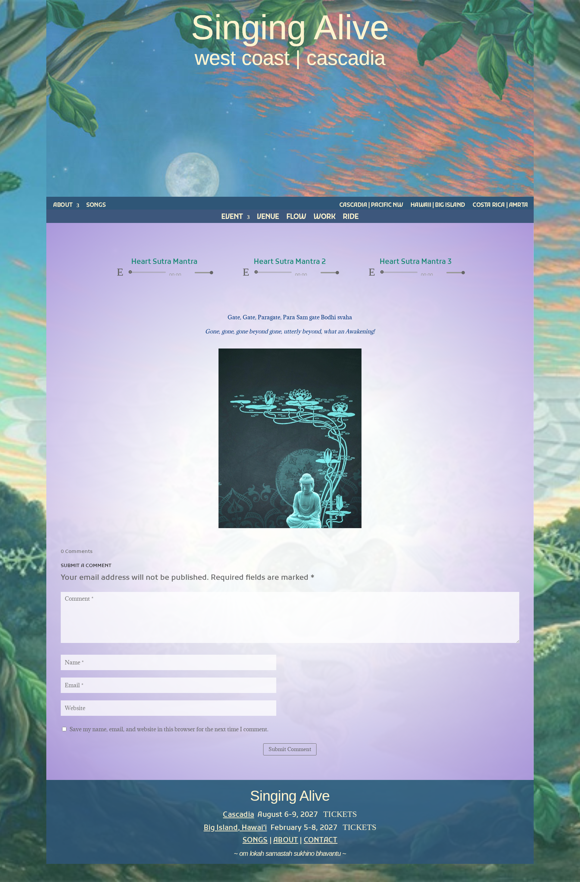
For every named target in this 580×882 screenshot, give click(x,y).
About (62, 205)
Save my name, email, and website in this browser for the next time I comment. (169, 729)
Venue (268, 218)
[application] (164, 272)
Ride (350, 218)
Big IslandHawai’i (235, 828)
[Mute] (189, 273)
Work (324, 218)
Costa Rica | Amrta (500, 205)
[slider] (202, 272)
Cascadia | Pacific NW (371, 205)
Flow (296, 218)
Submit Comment (290, 749)
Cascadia (238, 815)
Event (232, 218)
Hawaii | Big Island (437, 205)
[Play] (120, 272)
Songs (95, 205)
